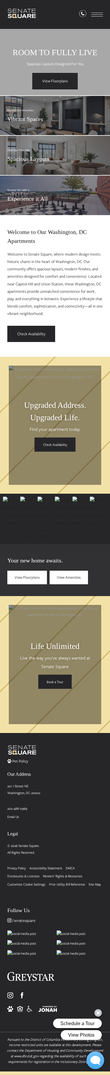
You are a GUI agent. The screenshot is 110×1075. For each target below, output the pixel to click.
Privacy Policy (16, 868)
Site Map (95, 884)
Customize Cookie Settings (26, 884)
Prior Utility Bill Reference (67, 884)
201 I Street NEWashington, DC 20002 (23, 789)
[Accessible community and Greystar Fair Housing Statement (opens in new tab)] (29, 1008)
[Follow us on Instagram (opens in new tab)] (10, 995)
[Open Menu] (97, 15)
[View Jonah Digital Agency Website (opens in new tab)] (47, 1008)
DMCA (70, 868)
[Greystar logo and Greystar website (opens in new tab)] (31, 978)
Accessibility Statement (45, 868)
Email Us (13, 816)
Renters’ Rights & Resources (62, 876)
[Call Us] (82, 14)
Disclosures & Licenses (23, 876)
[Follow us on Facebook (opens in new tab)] (22, 995)
